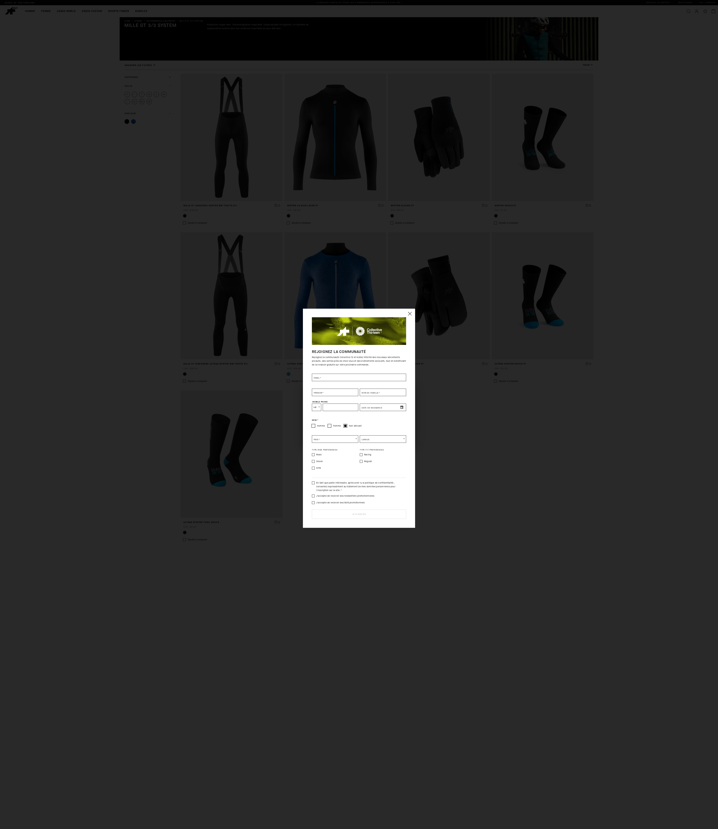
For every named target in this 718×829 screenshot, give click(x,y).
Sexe (315, 420)
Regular (368, 461)
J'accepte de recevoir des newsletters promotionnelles (345, 495)
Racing (367, 454)
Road (318, 454)
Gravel (319, 461)
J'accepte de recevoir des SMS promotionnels (340, 502)
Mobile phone (320, 402)
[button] (335, 439)
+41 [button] (315, 407)
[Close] (409, 313)
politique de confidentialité (379, 482)
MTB (318, 468)
